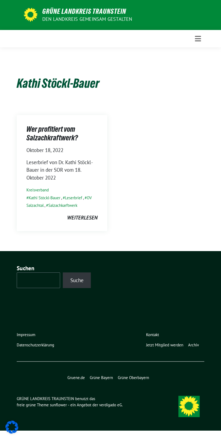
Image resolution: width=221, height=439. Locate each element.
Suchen (25, 268)
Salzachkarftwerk (62, 205)
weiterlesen (82, 217)
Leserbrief (73, 197)
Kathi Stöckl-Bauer (44, 197)
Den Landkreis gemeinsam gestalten (87, 19)
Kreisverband (37, 190)
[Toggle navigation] (198, 38)
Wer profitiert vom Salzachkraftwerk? (52, 133)
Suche (77, 280)
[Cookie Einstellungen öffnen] (11, 426)
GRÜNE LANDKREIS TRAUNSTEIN (84, 11)
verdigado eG (110, 404)
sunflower (58, 404)
